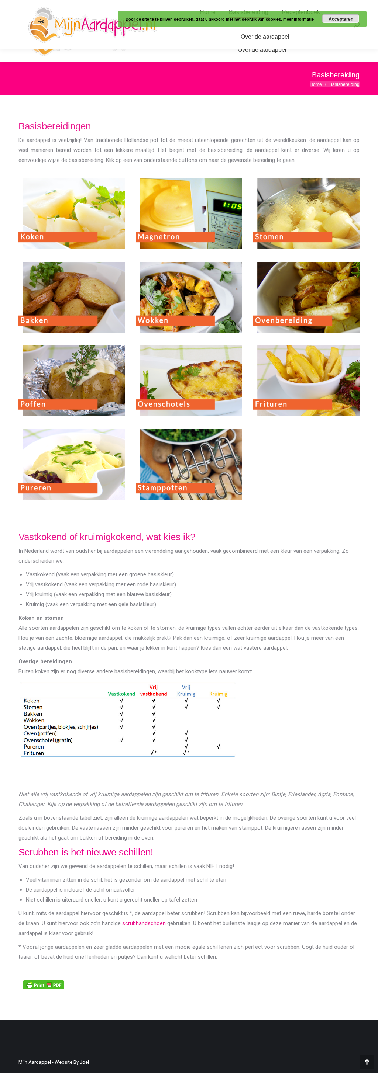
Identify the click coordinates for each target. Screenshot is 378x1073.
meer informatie (298, 19)
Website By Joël (72, 1062)
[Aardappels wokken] (189, 297)
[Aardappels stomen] (306, 213)
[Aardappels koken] (71, 213)
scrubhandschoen (144, 923)
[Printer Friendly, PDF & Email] (43, 984)
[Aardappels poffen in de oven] (71, 380)
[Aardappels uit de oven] (306, 297)
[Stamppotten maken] (189, 464)
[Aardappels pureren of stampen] (71, 464)
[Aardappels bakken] (71, 297)
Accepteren (341, 18)
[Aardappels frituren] (306, 380)
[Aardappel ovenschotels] (189, 380)
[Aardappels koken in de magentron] (189, 213)
